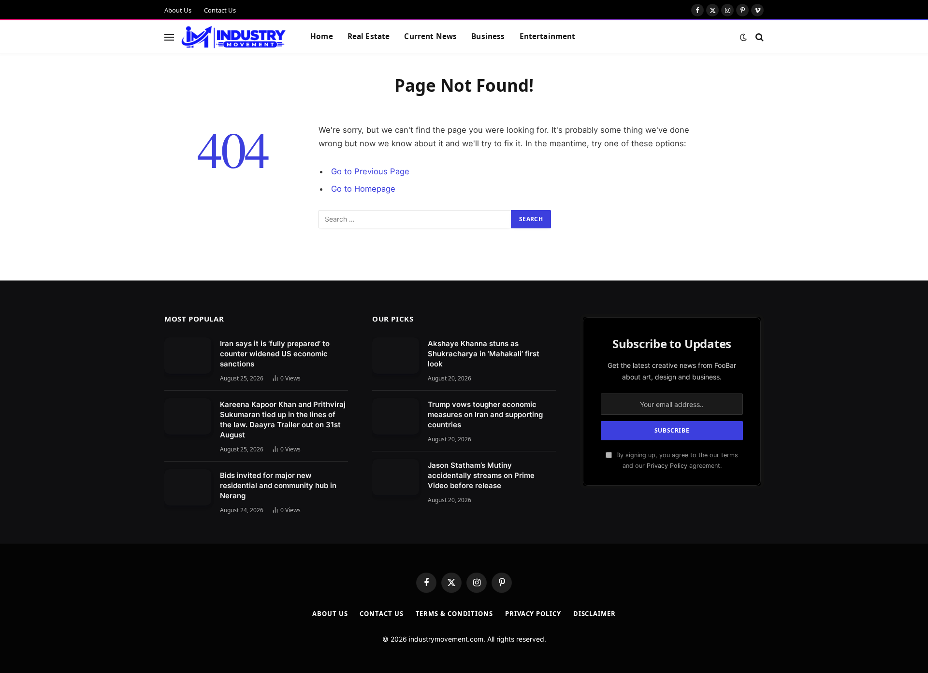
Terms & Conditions (454, 613)
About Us (177, 10)
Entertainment (548, 36)
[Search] (759, 37)
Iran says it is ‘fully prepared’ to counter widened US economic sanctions (275, 353)
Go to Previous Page (370, 171)
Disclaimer (594, 613)
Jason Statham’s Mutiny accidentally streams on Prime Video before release (481, 475)
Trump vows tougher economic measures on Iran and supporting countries (485, 414)
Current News (430, 36)
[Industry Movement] (233, 37)
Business (488, 36)
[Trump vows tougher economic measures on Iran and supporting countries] (395, 416)
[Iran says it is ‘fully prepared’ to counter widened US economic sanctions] (187, 355)
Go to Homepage (363, 189)
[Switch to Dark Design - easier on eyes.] (743, 37)
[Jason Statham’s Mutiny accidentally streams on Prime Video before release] (395, 477)
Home (321, 36)
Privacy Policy (667, 465)
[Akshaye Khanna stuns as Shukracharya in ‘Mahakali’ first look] (395, 355)
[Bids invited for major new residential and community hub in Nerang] (187, 487)
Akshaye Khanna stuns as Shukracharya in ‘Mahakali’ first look (483, 353)
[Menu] (169, 37)
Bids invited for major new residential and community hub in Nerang (278, 485)
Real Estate (369, 36)
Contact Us (220, 10)
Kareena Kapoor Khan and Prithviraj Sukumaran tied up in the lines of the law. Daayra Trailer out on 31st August (283, 419)
